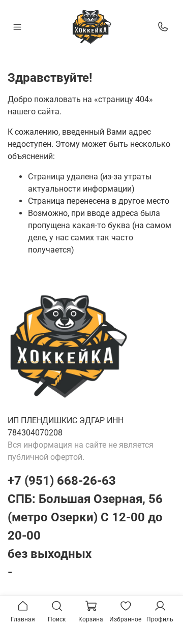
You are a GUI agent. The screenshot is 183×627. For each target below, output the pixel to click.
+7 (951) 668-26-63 (62, 481)
